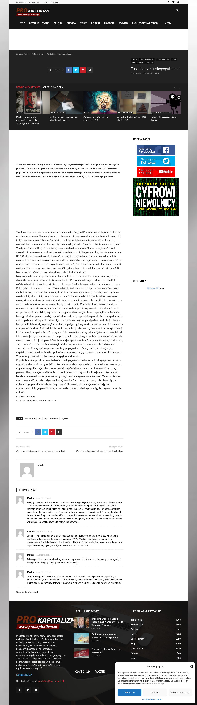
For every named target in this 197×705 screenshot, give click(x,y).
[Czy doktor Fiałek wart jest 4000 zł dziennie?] (132, 102)
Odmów (155, 692)
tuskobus (54, 419)
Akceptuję (130, 692)
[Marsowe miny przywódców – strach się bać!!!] (98, 102)
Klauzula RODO (24, 674)
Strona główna (22, 54)
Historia (109, 23)
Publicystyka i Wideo (145, 23)
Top (22, 23)
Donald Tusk (30, 419)
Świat (83, 23)
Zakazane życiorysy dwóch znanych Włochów (99, 451)
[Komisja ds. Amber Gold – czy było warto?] (81, 653)
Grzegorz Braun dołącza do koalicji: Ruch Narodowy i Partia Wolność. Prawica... (107, 622)
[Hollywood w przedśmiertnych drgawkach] (166, 102)
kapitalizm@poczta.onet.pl (51, 681)
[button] (190, 666)
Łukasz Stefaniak (163, 59)
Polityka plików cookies (152, 699)
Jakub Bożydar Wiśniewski (161, 113)
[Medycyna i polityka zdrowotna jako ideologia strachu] (65, 102)
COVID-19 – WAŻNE (39, 23)
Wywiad (123, 23)
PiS (40, 419)
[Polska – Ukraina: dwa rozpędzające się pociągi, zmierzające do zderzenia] (31, 102)
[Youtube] (178, 2)
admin (138, 73)
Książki (95, 23)
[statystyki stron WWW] (151, 288)
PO (46, 419)
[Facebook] (168, 2)
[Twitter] (173, 2)
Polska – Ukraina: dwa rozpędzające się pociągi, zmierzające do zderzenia (27, 120)
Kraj (42, 54)
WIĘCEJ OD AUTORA (53, 87)
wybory (65, 419)
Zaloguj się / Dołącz (52, 2)
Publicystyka (149, 59)
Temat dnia (149, 62)
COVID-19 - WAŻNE (58, 113)
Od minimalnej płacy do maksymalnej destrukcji (40, 451)
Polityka (35, 54)
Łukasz (30, 554)
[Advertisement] (98, 40)
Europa (71, 23)
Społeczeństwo (137, 62)
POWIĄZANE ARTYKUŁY (28, 87)
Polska (58, 23)
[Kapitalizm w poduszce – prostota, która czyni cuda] (81, 638)
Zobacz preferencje (180, 692)
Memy (168, 23)
